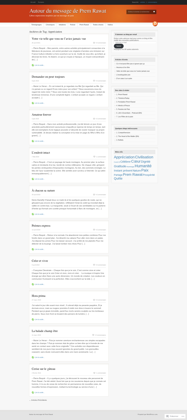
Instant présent (123, 170)
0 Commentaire (101, 43)
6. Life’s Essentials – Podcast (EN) (129, 113)
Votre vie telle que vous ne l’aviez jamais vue (59, 38)
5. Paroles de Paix (123, 109)
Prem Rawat (84, 25)
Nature (137, 170)
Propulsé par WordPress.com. (148, 414)
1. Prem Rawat (121, 94)
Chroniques (50, 25)
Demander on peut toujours (48, 77)
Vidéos (110, 25)
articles (142, 2)
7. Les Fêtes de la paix (124, 117)
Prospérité (149, 174)
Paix (145, 170)
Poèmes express (41, 225)
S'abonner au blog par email (126, 34)
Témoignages (36, 25)
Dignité (145, 161)
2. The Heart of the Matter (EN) (127, 136)
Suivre (118, 46)
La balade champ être (45, 331)
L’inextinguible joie (123, 75)
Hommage (130, 167)
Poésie (72, 25)
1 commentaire (101, 157)
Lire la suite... (40, 65)
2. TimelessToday (122, 98)
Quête (118, 178)
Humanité (143, 166)
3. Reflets (119, 140)
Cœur (136, 161)
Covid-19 (117, 162)
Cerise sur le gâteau (43, 369)
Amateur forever (41, 114)
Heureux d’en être (123, 67)
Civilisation (144, 157)
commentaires (152, 2)
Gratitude (120, 166)
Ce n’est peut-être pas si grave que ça (130, 64)
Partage (118, 175)
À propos (41, 2)
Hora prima (38, 296)
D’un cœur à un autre (124, 78)
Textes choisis (98, 25)
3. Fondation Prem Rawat (125, 102)
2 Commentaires (100, 335)
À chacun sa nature (43, 190)
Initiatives (62, 25)
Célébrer (125, 161)
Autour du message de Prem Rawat (67, 10)
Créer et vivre (40, 261)
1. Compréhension (123, 133)
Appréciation (124, 157)
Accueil (33, 2)
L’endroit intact (41, 152)
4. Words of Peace (123, 106)
